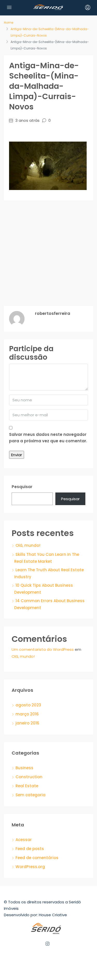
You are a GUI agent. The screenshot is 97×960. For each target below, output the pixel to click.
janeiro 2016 (27, 723)
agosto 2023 (28, 705)
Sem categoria (31, 795)
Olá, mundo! (28, 545)
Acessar (24, 839)
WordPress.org (30, 866)
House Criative (53, 915)
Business (24, 768)
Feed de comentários (37, 857)
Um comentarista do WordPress (43, 649)
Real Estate (27, 786)
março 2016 (27, 714)
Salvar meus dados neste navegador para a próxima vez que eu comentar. (48, 438)
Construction (29, 777)
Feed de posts (30, 848)
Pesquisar (22, 486)
